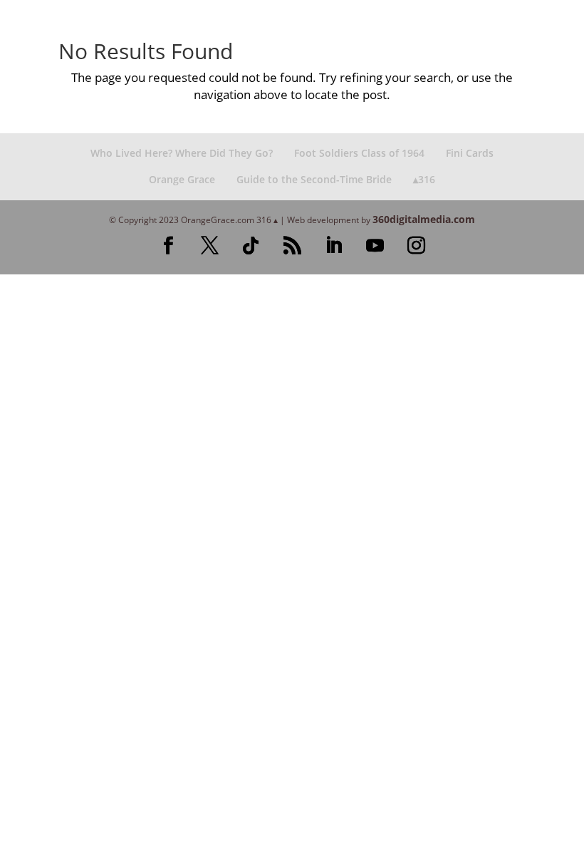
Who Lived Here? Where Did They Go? (181, 153)
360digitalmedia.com (423, 219)
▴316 (424, 179)
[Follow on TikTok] (250, 246)
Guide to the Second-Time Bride (314, 179)
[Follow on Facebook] (168, 246)
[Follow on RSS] (292, 246)
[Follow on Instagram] (416, 246)
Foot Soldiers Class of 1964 (359, 153)
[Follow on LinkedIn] (333, 246)
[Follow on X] (209, 246)
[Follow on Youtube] (374, 246)
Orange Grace (182, 179)
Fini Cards (470, 153)
